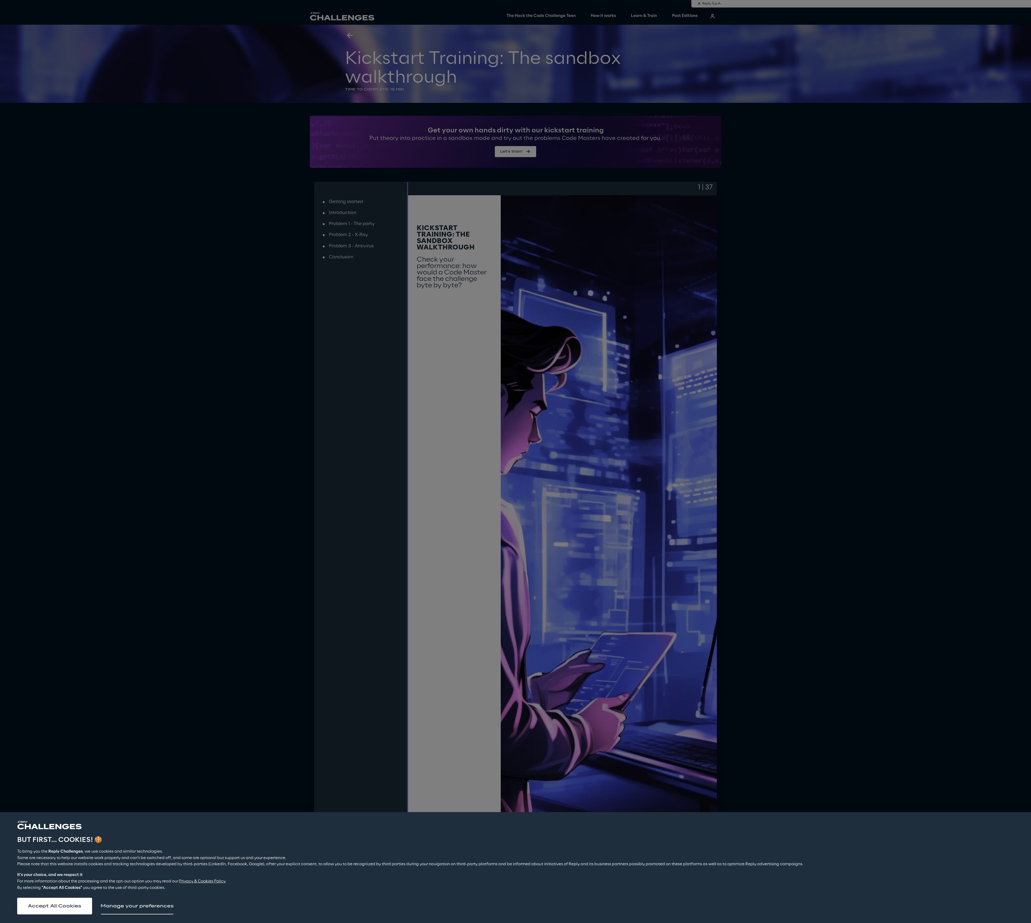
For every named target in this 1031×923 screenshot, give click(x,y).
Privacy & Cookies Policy (202, 881)
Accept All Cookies (54, 906)
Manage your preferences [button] (137, 906)
